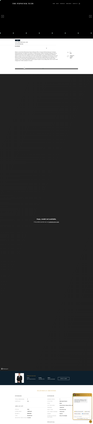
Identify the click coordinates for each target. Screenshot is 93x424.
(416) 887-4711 (42, 379)
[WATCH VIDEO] (46, 68)
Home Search (68, 3)
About (57, 3)
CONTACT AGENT (63, 378)
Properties (62, 3)
